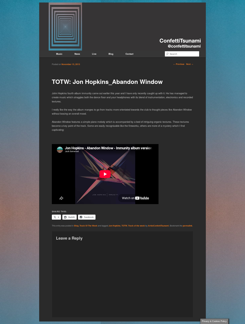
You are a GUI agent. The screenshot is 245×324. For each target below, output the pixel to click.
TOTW (124, 225)
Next (189, 64)
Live (94, 53)
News (77, 53)
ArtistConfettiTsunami (158, 225)
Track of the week (136, 225)
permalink (187, 225)
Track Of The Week (88, 225)
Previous (178, 64)
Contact (129, 53)
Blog (110, 53)
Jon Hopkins (114, 225)
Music (59, 53)
